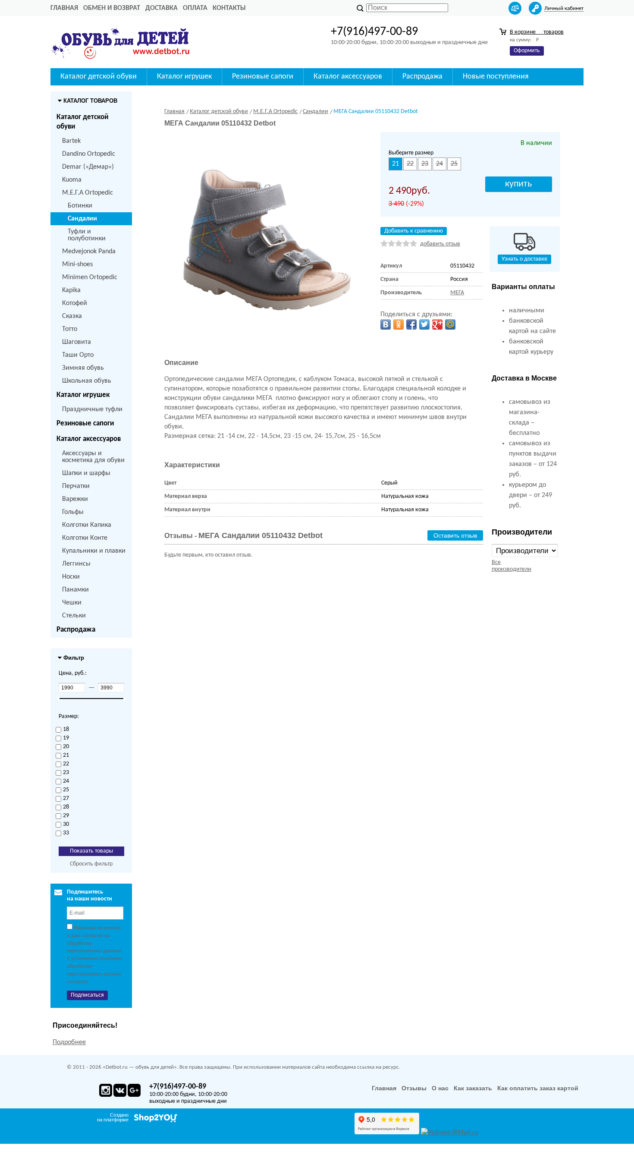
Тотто (69, 329)
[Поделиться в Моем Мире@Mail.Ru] (450, 324)
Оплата (195, 8)
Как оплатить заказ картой (537, 1088)
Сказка (72, 316)
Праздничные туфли (92, 409)
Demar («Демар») (88, 167)
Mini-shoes (77, 264)
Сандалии (82, 218)
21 (395, 164)
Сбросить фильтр (91, 864)
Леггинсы (76, 563)
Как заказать (473, 1088)
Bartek (71, 141)
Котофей (74, 303)
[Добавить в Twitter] (424, 324)
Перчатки (76, 486)
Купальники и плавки (94, 551)
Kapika (71, 290)
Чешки (72, 602)
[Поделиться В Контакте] (385, 324)
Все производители (511, 566)
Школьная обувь (86, 381)
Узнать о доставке (524, 259)
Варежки (75, 499)
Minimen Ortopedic (89, 277)
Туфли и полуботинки (87, 235)
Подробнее (69, 1042)
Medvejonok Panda (89, 251)
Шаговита (76, 342)
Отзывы (414, 1088)
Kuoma (72, 179)
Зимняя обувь (83, 368)
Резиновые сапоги (85, 423)
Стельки (74, 615)
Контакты (229, 8)
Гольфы (73, 512)
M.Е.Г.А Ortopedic (87, 192)
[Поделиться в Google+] (437, 324)
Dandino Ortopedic (88, 154)
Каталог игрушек (83, 395)
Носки (71, 576)
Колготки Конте (84, 538)
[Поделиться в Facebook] (411, 324)
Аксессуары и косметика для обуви (93, 457)
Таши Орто (78, 355)
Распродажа (75, 629)
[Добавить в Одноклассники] (398, 324)
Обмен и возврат (111, 8)
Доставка (161, 8)
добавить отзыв (440, 244)
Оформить (527, 50)
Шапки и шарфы (86, 473)
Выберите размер (411, 153)
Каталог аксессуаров (88, 439)
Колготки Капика (86, 525)
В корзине (537, 32)
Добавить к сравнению (413, 231)
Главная (64, 8)
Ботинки (80, 205)
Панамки (75, 589)
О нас (440, 1088)
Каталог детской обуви (82, 121)
